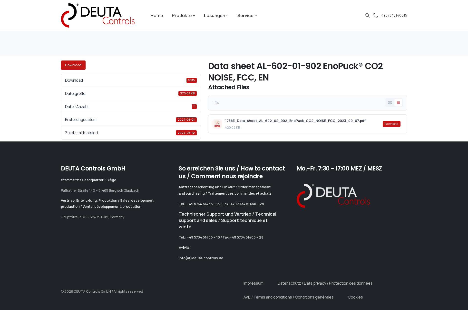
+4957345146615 (393, 15)
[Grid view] (390, 103)
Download (73, 65)
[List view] (398, 103)
